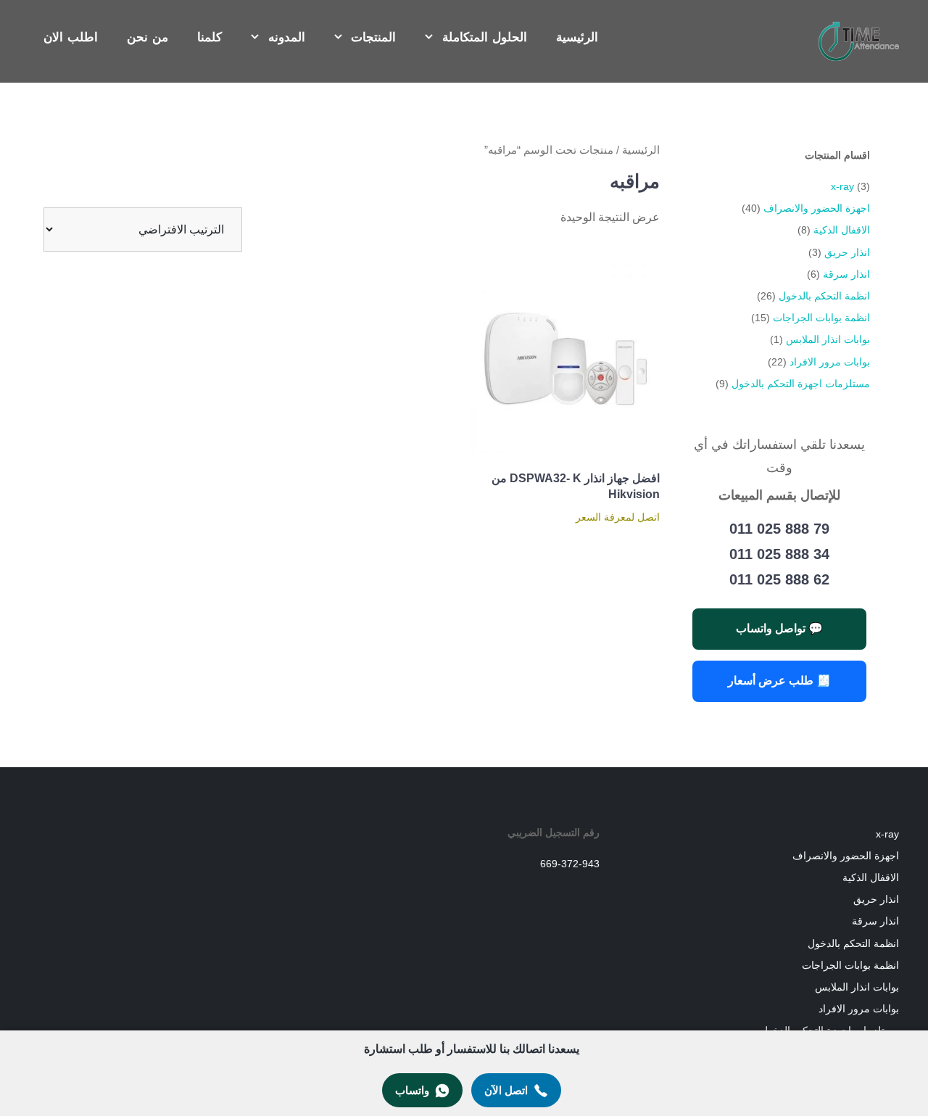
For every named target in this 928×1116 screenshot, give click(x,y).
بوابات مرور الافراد (830, 362)
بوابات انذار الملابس (828, 339)
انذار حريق (847, 252)
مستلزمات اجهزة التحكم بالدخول (801, 383)
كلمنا (209, 37)
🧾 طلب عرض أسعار (779, 680)
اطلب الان (71, 37)
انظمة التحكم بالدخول (824, 296)
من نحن (147, 37)
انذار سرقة (846, 274)
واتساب (412, 1090)
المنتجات (373, 37)
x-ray (842, 186)
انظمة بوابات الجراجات (821, 317)
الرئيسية (577, 37)
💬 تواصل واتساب (779, 628)
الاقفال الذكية (841, 230)
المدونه (286, 37)
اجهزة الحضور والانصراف (816, 208)
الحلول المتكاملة (484, 37)
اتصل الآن (506, 1090)
